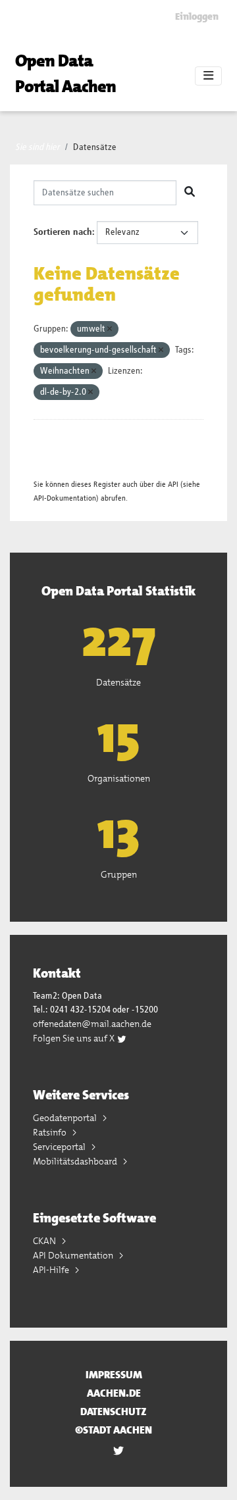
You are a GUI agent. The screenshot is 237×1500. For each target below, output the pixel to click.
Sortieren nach (63, 232)
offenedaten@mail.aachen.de (92, 1024)
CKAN (45, 1241)
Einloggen (197, 16)
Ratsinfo (50, 1132)
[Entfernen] (109, 329)
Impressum (114, 1375)
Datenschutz (113, 1411)
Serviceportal (60, 1147)
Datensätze (95, 147)
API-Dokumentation (65, 498)
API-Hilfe (52, 1270)
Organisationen (119, 778)
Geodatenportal (66, 1118)
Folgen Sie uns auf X (75, 1038)
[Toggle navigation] (208, 76)
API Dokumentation (74, 1255)
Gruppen (119, 874)
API (173, 484)
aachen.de (114, 1393)
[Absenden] (189, 192)
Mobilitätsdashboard (76, 1161)
